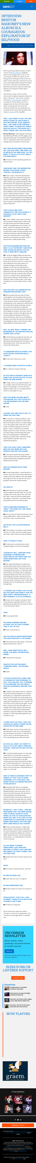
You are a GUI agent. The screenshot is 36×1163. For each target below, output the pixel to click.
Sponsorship (7, 1)
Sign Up (9, 951)
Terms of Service (19, 1158)
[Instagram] (20, 1119)
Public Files (14, 1133)
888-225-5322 (27, 1149)
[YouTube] (18, 1119)
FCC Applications (23, 1133)
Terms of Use (8, 1133)
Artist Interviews (20, 45)
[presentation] (8, 1099)
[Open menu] (31, 6)
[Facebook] (15, 1119)
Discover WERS (29, 45)
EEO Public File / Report (19, 1131)
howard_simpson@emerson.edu (16, 1146)
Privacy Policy (29, 1131)
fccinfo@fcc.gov (22, 1151)
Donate (30, 1)
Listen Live (19, 1)
